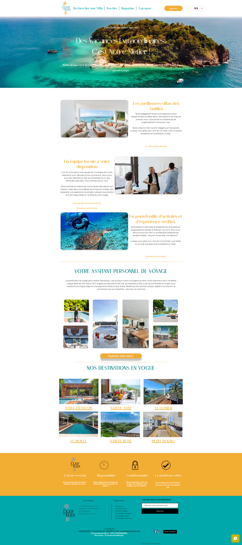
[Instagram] (158, 531)
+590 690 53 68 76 (84, 531)
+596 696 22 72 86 (112, 531)
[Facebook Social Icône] (155, 531)
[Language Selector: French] (197, 8)
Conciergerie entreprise (123, 513)
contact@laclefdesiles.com (130, 531)
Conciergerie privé (122, 515)
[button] (112, 8)
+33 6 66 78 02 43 (98, 531)
